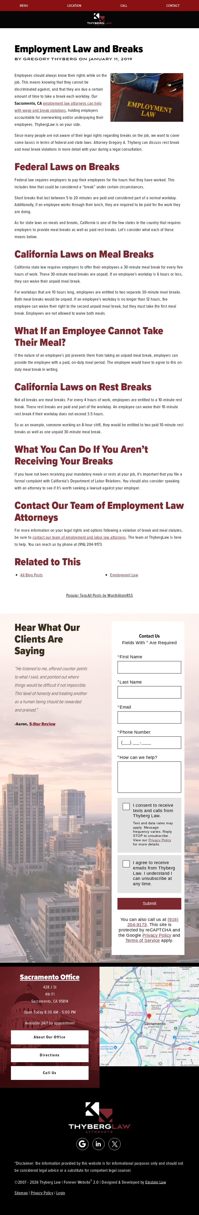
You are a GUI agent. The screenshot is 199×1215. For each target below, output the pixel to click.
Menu (24, 5)
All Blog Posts (31, 575)
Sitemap (21, 1193)
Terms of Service (142, 940)
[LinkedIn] (98, 1144)
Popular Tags (77, 595)
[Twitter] (114, 1144)
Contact (173, 5)
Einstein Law (155, 1182)
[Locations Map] (149, 1016)
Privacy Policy (160, 840)
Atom (122, 595)
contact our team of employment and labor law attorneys (79, 537)
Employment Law (124, 575)
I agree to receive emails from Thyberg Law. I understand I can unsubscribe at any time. (154, 873)
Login (60, 1193)
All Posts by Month (103, 595)
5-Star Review (42, 724)
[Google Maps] (82, 1144)
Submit (149, 903)
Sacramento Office (50, 976)
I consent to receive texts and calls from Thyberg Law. (153, 824)
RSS (129, 595)
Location (74, 5)
